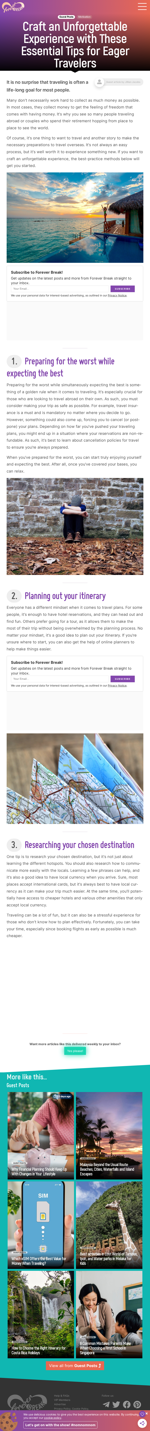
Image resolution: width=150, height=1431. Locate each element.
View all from (73, 1365)
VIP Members (62, 1399)
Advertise (60, 1404)
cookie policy (52, 1417)
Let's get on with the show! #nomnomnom (60, 1425)
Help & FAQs (61, 1395)
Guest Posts (66, 16)
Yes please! (75, 1051)
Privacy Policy (62, 1408)
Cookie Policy (80, 1408)
